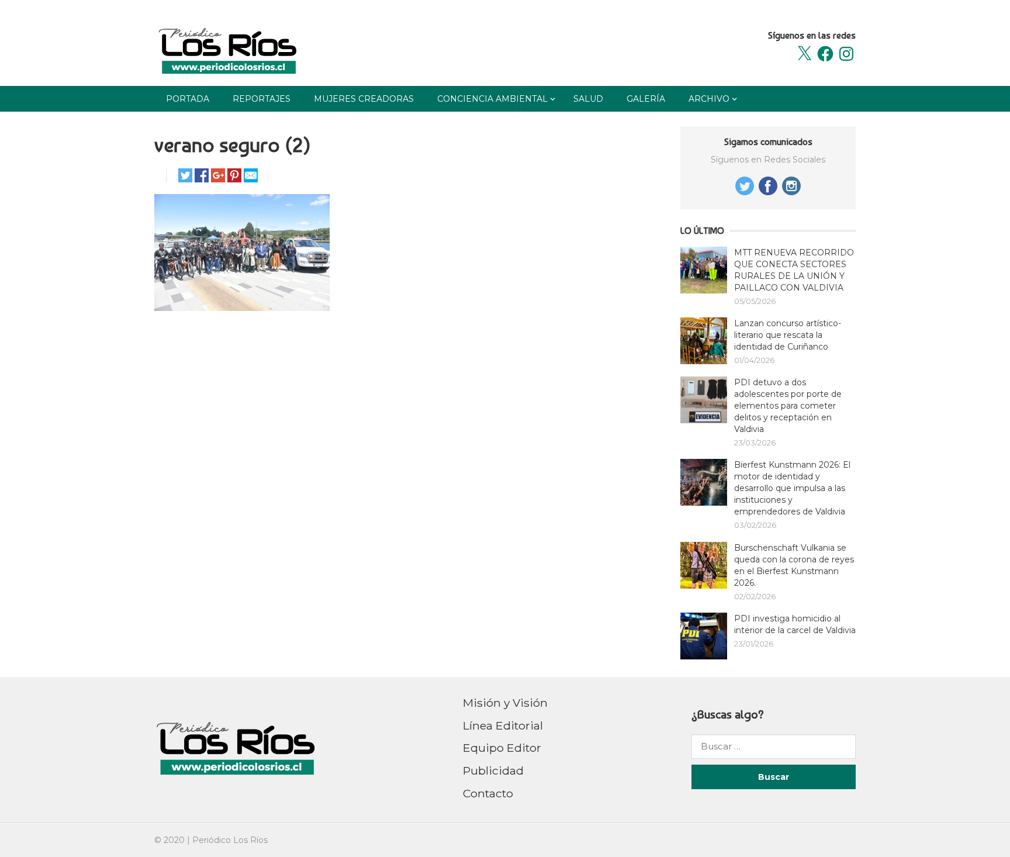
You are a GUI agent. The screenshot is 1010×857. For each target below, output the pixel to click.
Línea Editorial (503, 725)
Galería (646, 99)
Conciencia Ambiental (492, 99)
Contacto (488, 793)
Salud (588, 99)
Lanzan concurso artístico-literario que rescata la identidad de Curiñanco (787, 335)
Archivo (709, 99)
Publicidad (493, 770)
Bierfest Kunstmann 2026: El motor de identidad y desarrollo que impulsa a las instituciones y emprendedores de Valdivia (792, 488)
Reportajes (261, 99)
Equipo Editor (502, 748)
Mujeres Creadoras (364, 99)
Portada (187, 99)
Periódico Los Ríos (230, 840)
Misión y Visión (505, 703)
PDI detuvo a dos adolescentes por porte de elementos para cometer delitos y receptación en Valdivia (788, 405)
